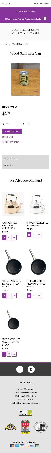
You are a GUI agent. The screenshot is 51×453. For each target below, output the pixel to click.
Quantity (6, 123)
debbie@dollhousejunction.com (25, 403)
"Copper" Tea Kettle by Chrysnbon (9, 225)
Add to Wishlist (11, 141)
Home (4, 44)
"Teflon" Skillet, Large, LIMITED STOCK (11, 284)
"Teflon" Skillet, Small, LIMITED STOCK (11, 342)
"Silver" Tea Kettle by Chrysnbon (37, 224)
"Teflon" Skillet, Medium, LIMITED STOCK (36, 284)
